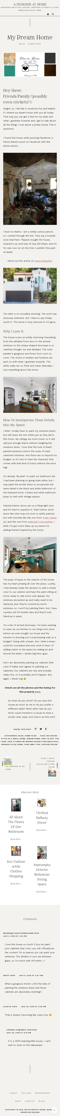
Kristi (6, 975)
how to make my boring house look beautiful (33, 741)
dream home (33, 738)
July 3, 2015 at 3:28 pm (15, 936)
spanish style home (12, 744)
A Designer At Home (30, 4)
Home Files (31, 736)
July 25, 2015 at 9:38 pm (33, 1006)
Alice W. (7, 1006)
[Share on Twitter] (39, 729)
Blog (21, 736)
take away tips (32, 744)
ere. (38, 691)
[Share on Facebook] (44, 729)
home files (34, 44)
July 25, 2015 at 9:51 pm (18, 1033)
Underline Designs (30, 1112)
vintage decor (49, 744)
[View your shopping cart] (48, 14)
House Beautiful (43, 261)
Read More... (16, 839)
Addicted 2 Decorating (40, 521)
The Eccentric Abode (35, 1110)
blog (22, 44)
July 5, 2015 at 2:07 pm (31, 975)
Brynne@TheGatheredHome (18, 933)
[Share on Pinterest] (34, 729)
